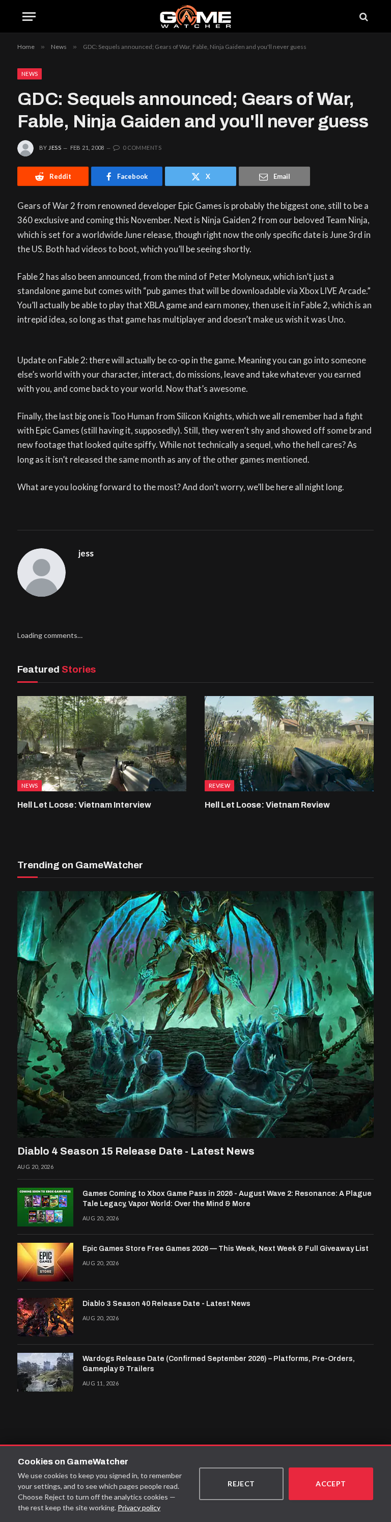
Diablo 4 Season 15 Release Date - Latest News (136, 1151)
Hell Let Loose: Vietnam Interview (84, 804)
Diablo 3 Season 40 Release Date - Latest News (166, 1303)
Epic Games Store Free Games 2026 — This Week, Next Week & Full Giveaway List (225, 1248)
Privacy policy (139, 1507)
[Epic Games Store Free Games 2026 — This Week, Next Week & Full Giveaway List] (45, 1262)
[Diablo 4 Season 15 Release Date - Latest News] (195, 1014)
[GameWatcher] (195, 16)
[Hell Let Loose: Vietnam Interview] (101, 743)
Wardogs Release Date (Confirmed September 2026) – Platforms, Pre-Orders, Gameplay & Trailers (218, 1364)
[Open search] (363, 16)
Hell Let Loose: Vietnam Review (267, 804)
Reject (241, 1483)
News (29, 73)
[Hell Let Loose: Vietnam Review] (289, 743)
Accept (331, 1483)
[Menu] (29, 16)
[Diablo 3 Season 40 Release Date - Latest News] (45, 1317)
